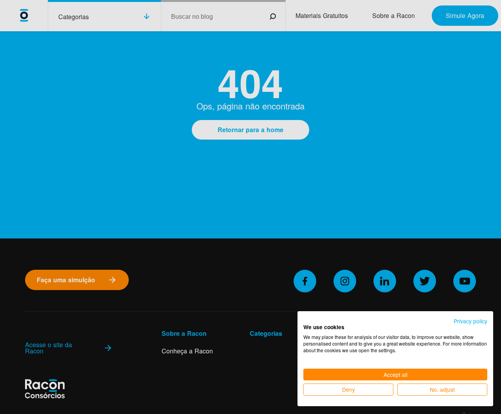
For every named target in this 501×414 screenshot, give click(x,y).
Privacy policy (470, 321)
